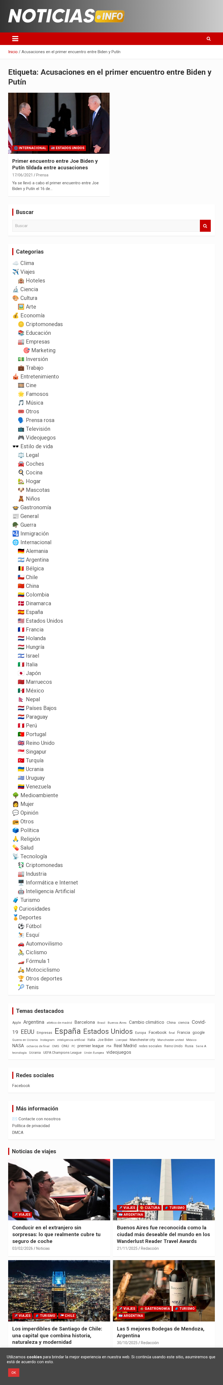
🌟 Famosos (33, 394)
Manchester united (170, 1040)
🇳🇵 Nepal (29, 699)
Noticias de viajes (34, 1151)
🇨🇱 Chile (28, 577)
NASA (18, 1045)
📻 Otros (23, 821)
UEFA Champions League (62, 1053)
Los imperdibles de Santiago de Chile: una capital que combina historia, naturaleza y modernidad (57, 1335)
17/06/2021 (22, 175)
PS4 (108, 1046)
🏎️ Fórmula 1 (34, 961)
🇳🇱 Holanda (32, 638)
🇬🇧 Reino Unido (36, 743)
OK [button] (13, 1373)
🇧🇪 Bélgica (31, 568)
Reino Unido (173, 1046)
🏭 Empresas (34, 341)
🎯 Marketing (39, 350)
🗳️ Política (25, 830)
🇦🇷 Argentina (33, 559)
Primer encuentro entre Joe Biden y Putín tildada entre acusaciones (55, 164)
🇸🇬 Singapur (32, 751)
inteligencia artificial (71, 1040)
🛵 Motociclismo (39, 970)
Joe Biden (105, 1040)
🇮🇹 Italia (28, 664)
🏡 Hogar (29, 481)
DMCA (17, 1132)
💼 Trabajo (31, 368)
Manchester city (142, 1040)
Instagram (47, 1040)
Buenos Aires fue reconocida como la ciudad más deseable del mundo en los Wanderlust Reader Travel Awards (163, 1234)
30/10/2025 (127, 1343)
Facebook (157, 1032)
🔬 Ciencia (25, 289)
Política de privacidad (31, 1125)
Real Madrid (125, 1045)
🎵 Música (30, 402)
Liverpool (121, 1040)
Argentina (33, 1022)
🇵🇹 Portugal (32, 734)
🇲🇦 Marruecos (35, 682)
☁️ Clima (23, 263)
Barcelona (85, 1022)
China (171, 1022)
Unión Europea (94, 1053)
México (191, 1040)
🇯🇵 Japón (29, 673)
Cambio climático (146, 1022)
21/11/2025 (127, 1248)
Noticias (43, 1248)
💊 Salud (22, 847)
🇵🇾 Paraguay (33, 716)
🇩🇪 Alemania (33, 551)
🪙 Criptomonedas (40, 324)
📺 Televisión (34, 429)
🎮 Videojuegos (37, 437)
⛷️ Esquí (28, 935)
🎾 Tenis (28, 987)
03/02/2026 (22, 1248)
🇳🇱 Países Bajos (37, 708)
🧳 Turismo (26, 900)
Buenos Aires (117, 1023)
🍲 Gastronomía (31, 507)
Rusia (189, 1046)
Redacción (150, 1248)
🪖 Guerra (24, 525)
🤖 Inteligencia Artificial (46, 891)
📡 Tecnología (29, 856)
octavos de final (37, 1046)
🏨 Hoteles (31, 280)
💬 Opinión (25, 812)
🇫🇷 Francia (31, 629)
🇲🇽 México (31, 690)
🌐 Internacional (30, 148)
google (199, 1032)
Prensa (42, 175)
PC (73, 1046)
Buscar (205, 226)
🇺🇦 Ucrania (31, 769)
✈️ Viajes (23, 272)
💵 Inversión (33, 359)
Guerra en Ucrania (25, 1040)
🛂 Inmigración (30, 533)
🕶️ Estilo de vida (32, 446)
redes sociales (150, 1046)
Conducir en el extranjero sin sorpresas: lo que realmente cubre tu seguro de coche (56, 1234)
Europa (140, 1033)
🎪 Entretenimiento (35, 376)
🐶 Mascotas (34, 490)
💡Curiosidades (31, 908)
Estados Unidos (108, 1031)
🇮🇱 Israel (28, 655)
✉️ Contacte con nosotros (36, 1118)
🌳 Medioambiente (35, 795)
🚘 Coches (31, 463)
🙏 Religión (26, 839)
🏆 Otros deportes (40, 978)
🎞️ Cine (27, 385)
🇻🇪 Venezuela (34, 786)
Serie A (201, 1046)
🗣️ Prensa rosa (36, 420)
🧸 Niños (29, 498)
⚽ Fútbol (29, 926)
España (68, 1031)
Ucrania (35, 1053)
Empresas (44, 1033)
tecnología (19, 1053)
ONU (65, 1046)
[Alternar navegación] (15, 38)
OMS (55, 1046)
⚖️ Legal (28, 455)
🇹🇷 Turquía (31, 760)
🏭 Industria (32, 874)
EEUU (27, 1031)
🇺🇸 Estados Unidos (67, 148)
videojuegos (118, 1052)
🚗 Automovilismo (40, 943)
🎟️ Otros (28, 411)
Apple (16, 1023)
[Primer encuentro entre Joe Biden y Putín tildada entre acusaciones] (59, 123)
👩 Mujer (23, 804)
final (172, 1033)
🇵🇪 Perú (27, 725)
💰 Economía (28, 315)
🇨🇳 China (28, 586)
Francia (183, 1032)
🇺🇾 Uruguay (31, 778)
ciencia (183, 1022)
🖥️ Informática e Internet (48, 882)
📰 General (25, 516)
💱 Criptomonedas (40, 865)
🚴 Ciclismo (32, 952)
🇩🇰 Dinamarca (34, 603)
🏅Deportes (26, 917)
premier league (91, 1045)
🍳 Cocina (30, 472)
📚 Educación (34, 333)
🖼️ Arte (27, 306)
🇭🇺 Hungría (31, 647)
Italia (91, 1040)
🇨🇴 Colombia (33, 594)
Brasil (101, 1023)
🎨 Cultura (24, 298)
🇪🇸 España (30, 612)
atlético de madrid (59, 1023)
